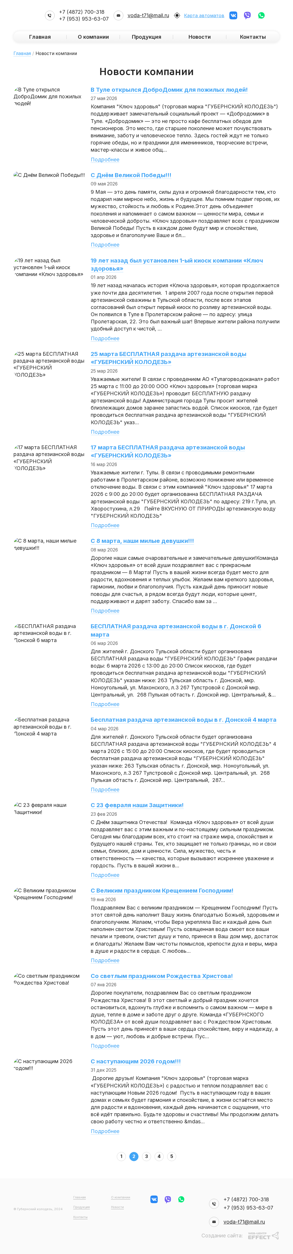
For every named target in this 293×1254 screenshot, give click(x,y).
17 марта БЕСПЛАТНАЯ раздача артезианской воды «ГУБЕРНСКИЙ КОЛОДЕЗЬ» (168, 451)
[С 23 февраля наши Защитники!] (49, 805)
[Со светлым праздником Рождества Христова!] (49, 976)
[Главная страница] (26, 15)
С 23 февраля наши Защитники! (137, 805)
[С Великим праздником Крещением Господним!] (49, 890)
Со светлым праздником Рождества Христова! (162, 975)
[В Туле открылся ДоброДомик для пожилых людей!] (49, 90)
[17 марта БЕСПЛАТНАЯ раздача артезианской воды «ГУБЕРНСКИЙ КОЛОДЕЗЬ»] (49, 447)
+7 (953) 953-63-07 (84, 19)
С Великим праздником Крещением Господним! (162, 890)
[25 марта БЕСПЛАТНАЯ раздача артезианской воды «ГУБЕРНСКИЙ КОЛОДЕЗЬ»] (49, 354)
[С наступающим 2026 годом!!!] (49, 1061)
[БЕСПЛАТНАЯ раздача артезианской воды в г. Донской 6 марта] (49, 626)
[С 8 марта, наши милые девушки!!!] (49, 541)
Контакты (253, 37)
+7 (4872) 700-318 (81, 12)
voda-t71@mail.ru (148, 15)
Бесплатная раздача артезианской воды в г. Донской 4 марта (183, 719)
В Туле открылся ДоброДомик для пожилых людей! (169, 89)
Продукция (81, 1207)
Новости (117, 1207)
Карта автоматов (204, 15)
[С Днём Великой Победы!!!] (49, 175)
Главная (40, 37)
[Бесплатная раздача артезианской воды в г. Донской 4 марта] (49, 720)
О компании (93, 37)
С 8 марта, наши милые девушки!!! (142, 540)
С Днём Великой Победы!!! (131, 175)
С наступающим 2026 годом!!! (136, 1061)
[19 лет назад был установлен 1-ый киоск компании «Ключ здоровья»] (49, 260)
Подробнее (105, 159)
